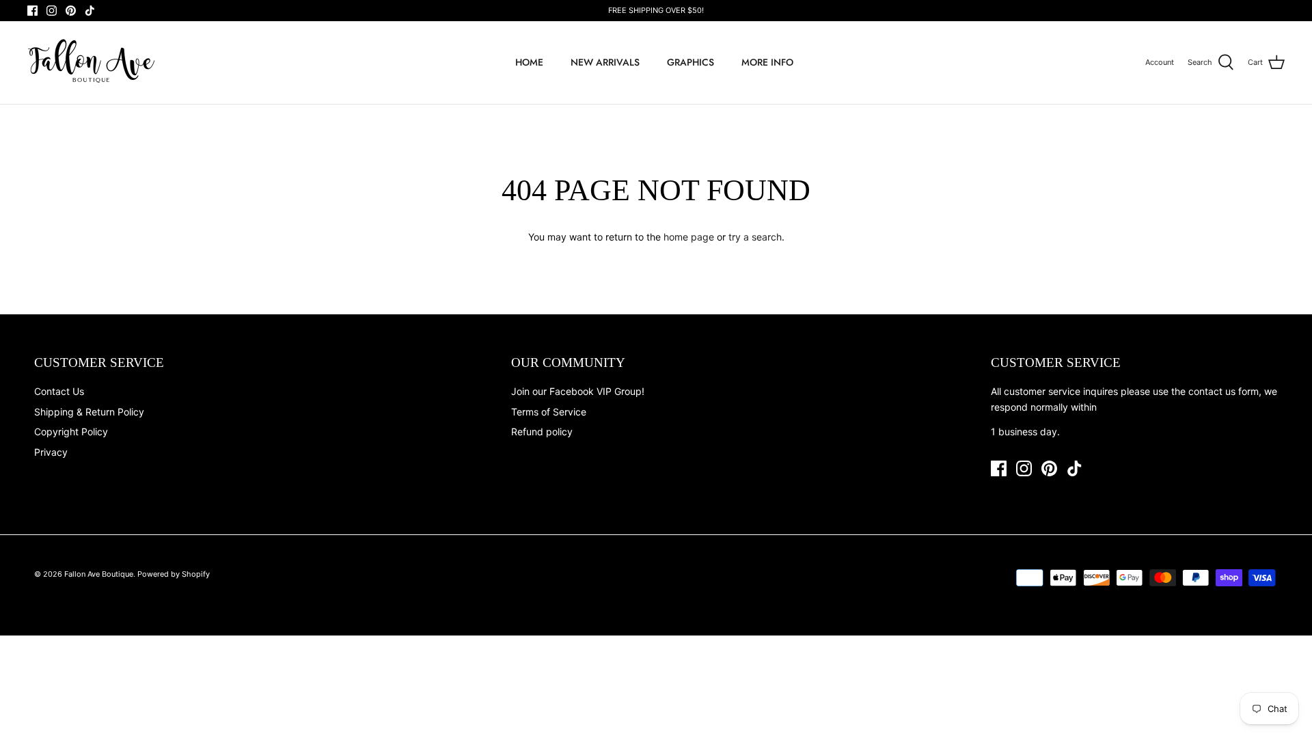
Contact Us (59, 391)
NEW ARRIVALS (605, 62)
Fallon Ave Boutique (98, 574)
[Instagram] (51, 10)
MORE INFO (767, 62)
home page (689, 237)
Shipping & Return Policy (89, 412)
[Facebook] (32, 10)
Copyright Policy (71, 431)
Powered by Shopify (173, 574)
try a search (755, 237)
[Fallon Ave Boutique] (92, 62)
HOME (529, 62)
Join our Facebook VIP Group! (577, 391)
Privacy (51, 452)
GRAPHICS (690, 62)
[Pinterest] (71, 10)
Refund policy (542, 431)
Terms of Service (548, 412)
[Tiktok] (90, 10)
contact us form (1223, 391)
